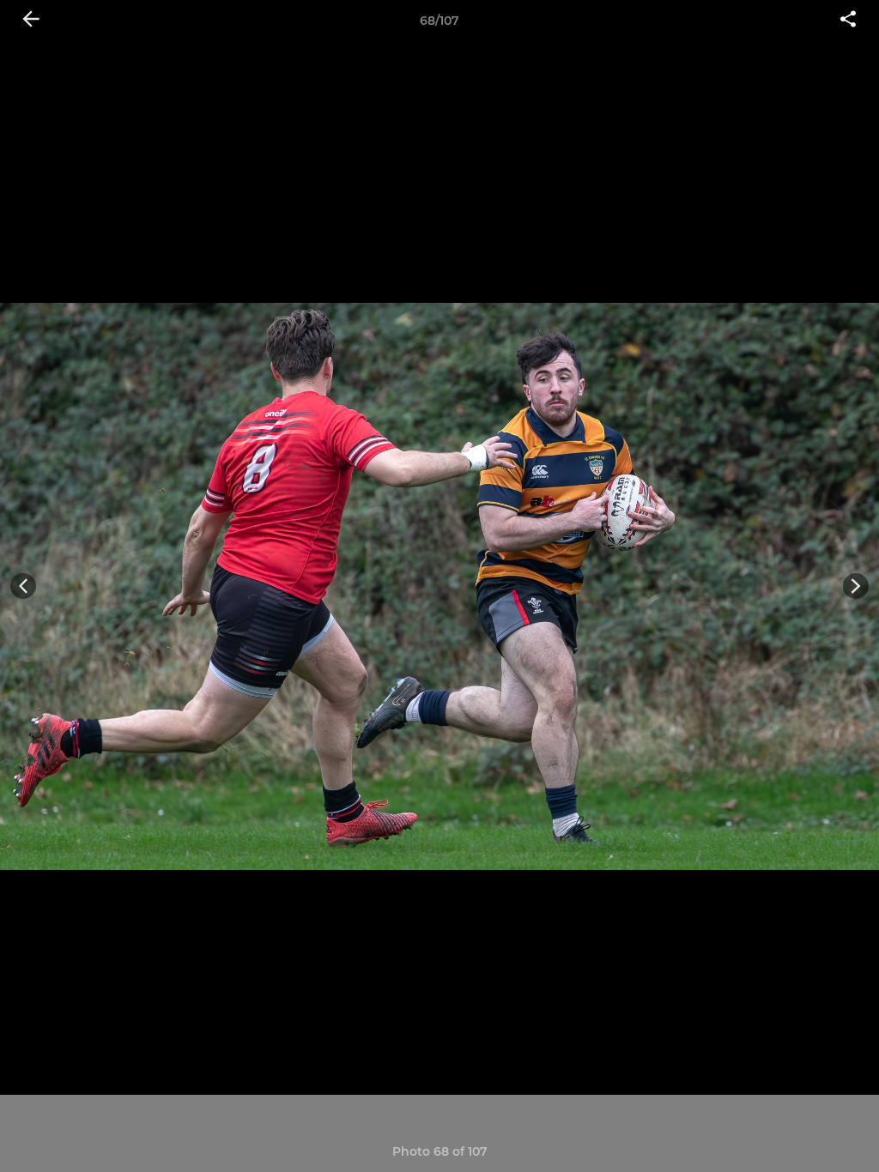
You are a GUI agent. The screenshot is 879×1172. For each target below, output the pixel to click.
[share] (848, 21)
